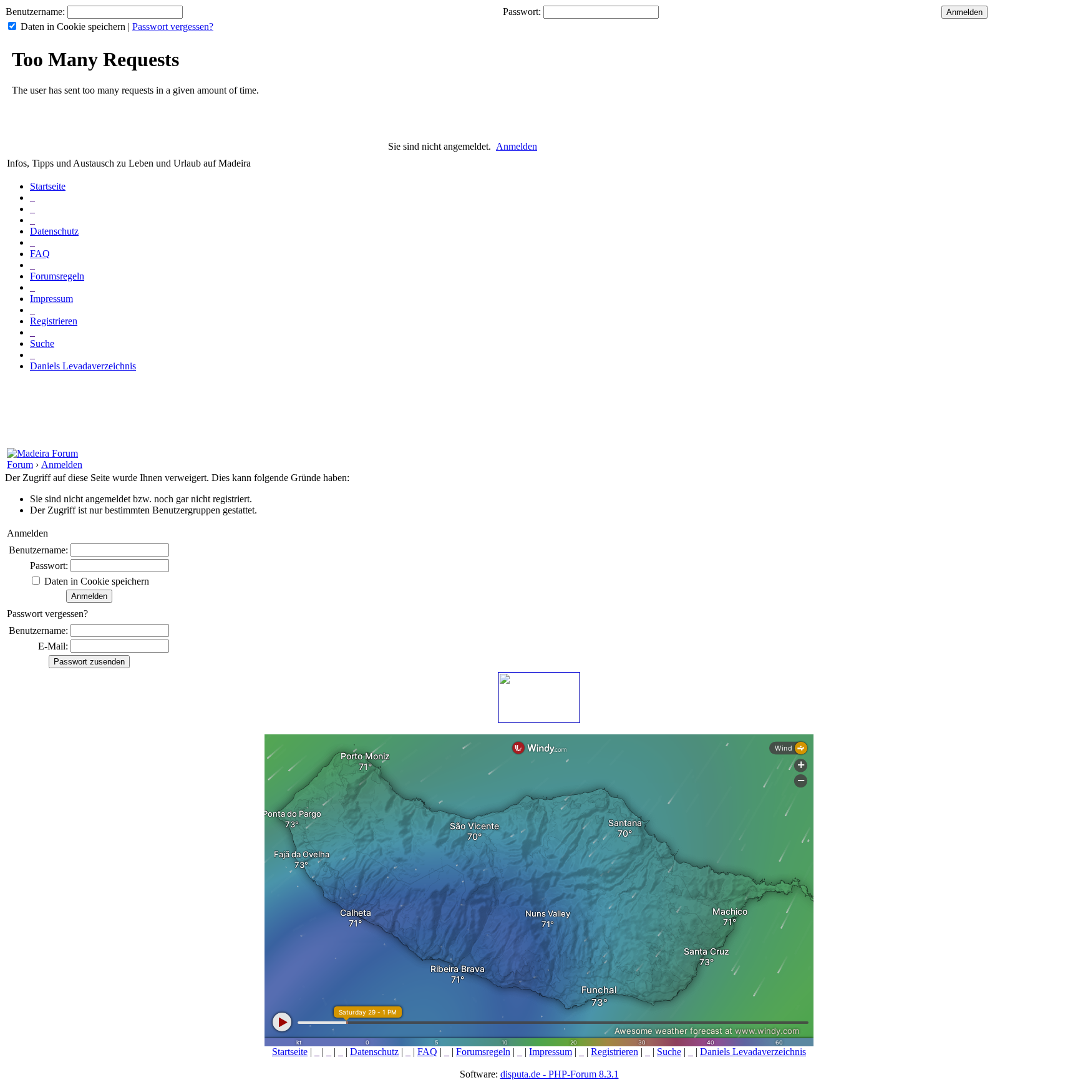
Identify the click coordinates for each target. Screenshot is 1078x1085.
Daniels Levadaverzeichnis (83, 366)
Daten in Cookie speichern (73, 26)
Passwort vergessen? (172, 26)
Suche (42, 343)
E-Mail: (53, 646)
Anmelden (516, 146)
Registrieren (53, 321)
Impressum (51, 298)
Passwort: (522, 11)
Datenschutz (54, 231)
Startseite (48, 186)
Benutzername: (35, 11)
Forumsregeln (57, 276)
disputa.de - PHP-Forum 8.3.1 (559, 1074)
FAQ (40, 253)
